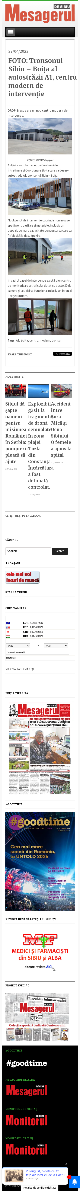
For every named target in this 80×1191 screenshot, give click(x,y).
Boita (24, 340)
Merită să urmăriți (19, 669)
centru (33, 340)
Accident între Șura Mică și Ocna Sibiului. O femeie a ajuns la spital (61, 429)
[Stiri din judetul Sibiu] (39, 12)
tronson (57, 340)
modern (45, 340)
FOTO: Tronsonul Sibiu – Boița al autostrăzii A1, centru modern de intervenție (42, 77)
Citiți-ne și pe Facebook (23, 515)
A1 (17, 340)
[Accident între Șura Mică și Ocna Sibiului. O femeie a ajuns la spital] (61, 392)
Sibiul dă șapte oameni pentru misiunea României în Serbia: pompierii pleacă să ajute (15, 432)
